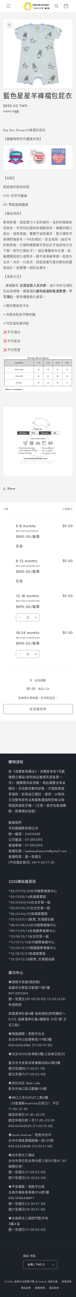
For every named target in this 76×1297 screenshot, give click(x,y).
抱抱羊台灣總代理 (24, 1281)
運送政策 (54, 1288)
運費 (17, 111)
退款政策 (67, 1281)
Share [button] (11, 488)
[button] (8, 6)
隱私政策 (26, 1288)
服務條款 (40, 1288)
